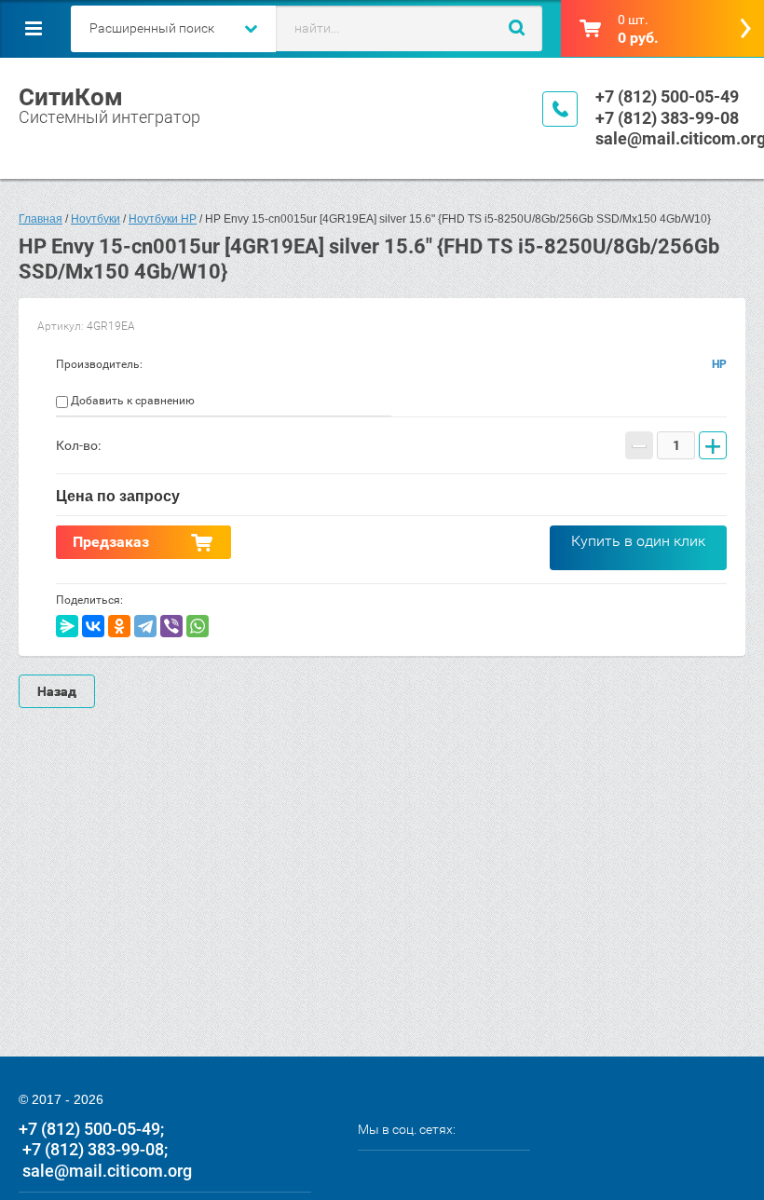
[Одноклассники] (119, 626)
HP (719, 364)
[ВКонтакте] (93, 626)
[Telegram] (145, 626)
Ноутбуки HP (163, 218)
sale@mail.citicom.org (107, 1170)
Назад (56, 691)
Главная (40, 218)
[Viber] (171, 626)
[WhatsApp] (197, 626)
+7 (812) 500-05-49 (667, 96)
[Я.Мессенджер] (67, 626)
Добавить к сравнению (131, 400)
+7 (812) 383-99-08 (667, 118)
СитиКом (71, 97)
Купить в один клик (638, 541)
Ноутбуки (95, 218)
